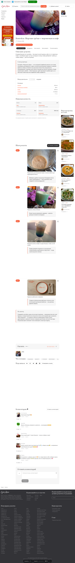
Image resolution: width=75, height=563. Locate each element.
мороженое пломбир (23, 87)
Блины (27, 513)
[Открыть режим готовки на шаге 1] (58, 150)
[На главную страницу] (5, 6)
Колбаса (3, 540)
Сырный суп (3, 513)
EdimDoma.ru (11, 495)
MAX (36, 500)
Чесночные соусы (41, 543)
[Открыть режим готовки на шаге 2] (58, 187)
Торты (27, 534)
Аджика (38, 545)
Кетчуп (38, 547)
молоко (19, 85)
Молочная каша (17, 543)
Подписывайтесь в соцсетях (35, 493)
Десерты (28, 533)
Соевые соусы (40, 539)
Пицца (27, 510)
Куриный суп (4, 510)
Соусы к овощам (40, 536)
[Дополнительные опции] (50, 561)
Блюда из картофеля (41, 519)
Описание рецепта (21, 48)
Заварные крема (29, 547)
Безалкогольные (40, 553)
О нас (54, 518)
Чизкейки (28, 540)
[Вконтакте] (26, 363)
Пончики (28, 527)
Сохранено (4, 11)
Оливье (15, 523)
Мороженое (28, 537)
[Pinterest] (39, 363)
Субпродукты (4, 530)
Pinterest (28, 500)
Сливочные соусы (41, 537)
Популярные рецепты (8, 506)
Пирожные (28, 539)
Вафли (27, 525)
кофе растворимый (22, 93)
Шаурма (3, 551)
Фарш (2, 531)
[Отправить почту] (72, 497)
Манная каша (17, 537)
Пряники (28, 531)
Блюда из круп (40, 520)
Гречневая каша (17, 542)
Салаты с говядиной (18, 517)
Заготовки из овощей (41, 513)
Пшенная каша (17, 536)
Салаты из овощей (18, 522)
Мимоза (16, 531)
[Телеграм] (33, 363)
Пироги (28, 511)
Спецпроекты (55, 511)
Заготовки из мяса (41, 511)
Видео (2, 18)
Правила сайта (25, 558)
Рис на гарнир (40, 522)
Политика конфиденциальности (34, 558)
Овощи (2, 536)
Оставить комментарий (52, 409)
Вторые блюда (4, 525)
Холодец (3, 553)
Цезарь (15, 533)
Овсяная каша (17, 540)
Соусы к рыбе (40, 534)
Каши (15, 534)
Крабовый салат (17, 528)
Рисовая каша (17, 539)
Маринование (40, 523)
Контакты (50, 558)
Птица (2, 528)
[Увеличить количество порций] (34, 79)
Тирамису (28, 548)
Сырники (28, 517)
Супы (2, 508)
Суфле (27, 551)
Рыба (2, 533)
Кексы (27, 520)
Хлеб (27, 508)
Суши (15, 510)
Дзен (41, 495)
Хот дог (2, 550)
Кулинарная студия (56, 508)
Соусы (38, 530)
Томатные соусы (40, 540)
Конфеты (28, 536)
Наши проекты (57, 506)
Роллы (15, 511)
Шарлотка (28, 530)
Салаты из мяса (17, 514)
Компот (38, 528)
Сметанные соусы (41, 542)
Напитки (39, 550)
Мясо (2, 527)
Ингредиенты (29, 48)
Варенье (39, 525)
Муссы (27, 545)
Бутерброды (3, 543)
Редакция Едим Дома (56, 520)
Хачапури (28, 523)
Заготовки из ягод (41, 516)
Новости (3, 16)
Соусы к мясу (40, 531)
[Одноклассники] (30, 363)
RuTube (36, 498)
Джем (38, 527)
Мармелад (28, 542)
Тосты (15, 508)
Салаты (15, 513)
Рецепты (3, 13)
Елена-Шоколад (24, 433)
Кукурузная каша (17, 545)
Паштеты (3, 545)
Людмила (22, 455)
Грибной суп (4, 511)
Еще (58, 359)
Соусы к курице (40, 533)
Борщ (2, 520)
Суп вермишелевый (5, 517)
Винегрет (16, 525)
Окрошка (3, 523)
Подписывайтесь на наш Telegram (20, 1)
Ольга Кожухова (24, 413)
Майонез (39, 548)
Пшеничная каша (17, 550)
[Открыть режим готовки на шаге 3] (58, 221)
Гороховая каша (17, 548)
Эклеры (28, 550)
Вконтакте (29, 495)
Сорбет (38, 508)
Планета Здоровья (7, 1)
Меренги (28, 553)
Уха (2, 522)
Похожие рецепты (54, 48)
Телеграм (29, 498)
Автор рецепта (45, 48)
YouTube (36, 495)
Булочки (28, 528)
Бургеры (3, 547)
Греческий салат (17, 527)
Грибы (2, 537)
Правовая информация (44, 558)
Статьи (3, 14)
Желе (27, 543)
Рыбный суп (3, 514)
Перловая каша (17, 547)
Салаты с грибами (18, 519)
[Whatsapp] (36, 363)
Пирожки (28, 516)
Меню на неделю (32, 1)
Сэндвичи (3, 548)
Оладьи (27, 519)
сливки (19, 91)
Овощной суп (4, 516)
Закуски (3, 539)
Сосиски (3, 542)
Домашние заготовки (41, 510)
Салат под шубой (17, 530)
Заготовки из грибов (41, 514)
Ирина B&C (23, 423)
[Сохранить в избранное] (70, 117)
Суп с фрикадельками (5, 519)
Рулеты (27, 522)
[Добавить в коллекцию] (72, 117)
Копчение (39, 517)
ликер (19, 89)
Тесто (15, 553)
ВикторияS (23, 443)
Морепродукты (4, 534)
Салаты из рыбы (17, 520)
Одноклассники (30, 496)
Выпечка (16, 551)
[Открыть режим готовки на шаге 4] (58, 280)
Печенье (28, 514)
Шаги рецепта (37, 48)
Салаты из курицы (18, 516)
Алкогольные (40, 551)
